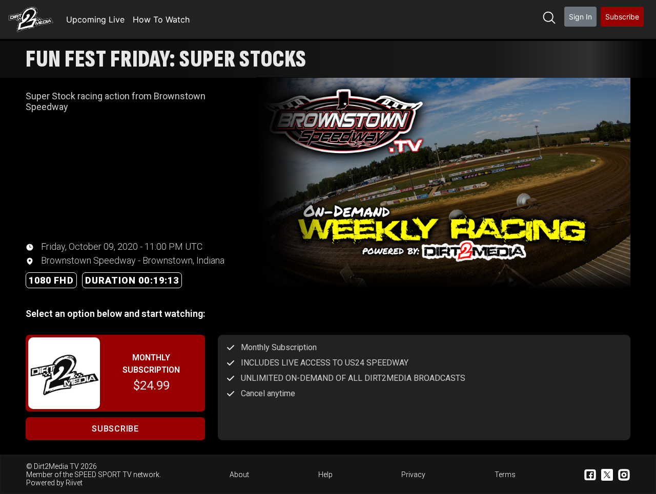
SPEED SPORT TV (103, 474)
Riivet (74, 483)
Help (325, 474)
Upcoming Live (95, 19)
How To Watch (161, 19)
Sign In (580, 16)
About (239, 474)
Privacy (413, 474)
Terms (505, 474)
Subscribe (622, 16)
